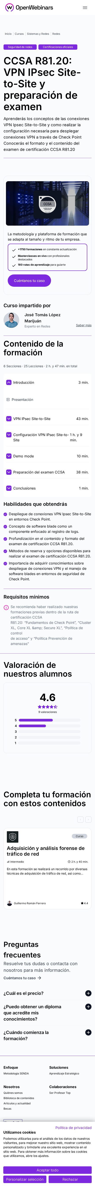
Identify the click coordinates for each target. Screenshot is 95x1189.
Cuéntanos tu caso (29, 280)
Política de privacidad (73, 1127)
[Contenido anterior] (80, 819)
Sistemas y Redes (38, 33)
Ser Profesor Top (59, 1092)
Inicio (8, 33)
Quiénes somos (13, 1092)
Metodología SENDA (16, 1073)
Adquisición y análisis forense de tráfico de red (46, 851)
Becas (7, 1108)
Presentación (22, 399)
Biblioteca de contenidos (19, 1098)
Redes (56, 33)
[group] (47, 819)
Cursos (19, 33)
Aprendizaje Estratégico (64, 1073)
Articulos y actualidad (17, 1103)
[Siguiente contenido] (88, 819)
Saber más (83, 325)
